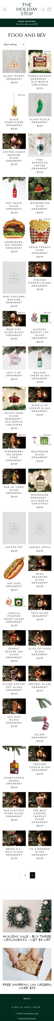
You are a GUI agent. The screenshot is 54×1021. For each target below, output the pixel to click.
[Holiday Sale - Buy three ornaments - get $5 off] (27, 916)
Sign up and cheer (26, 1007)
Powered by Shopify (27, 1018)
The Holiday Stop (27, 9)
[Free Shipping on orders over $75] (27, 964)
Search (27, 998)
